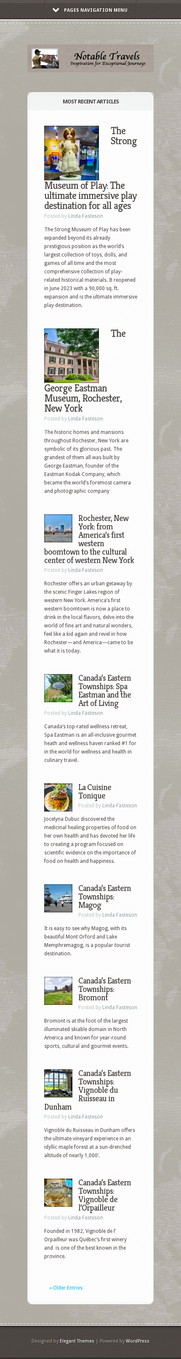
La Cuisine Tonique (94, 791)
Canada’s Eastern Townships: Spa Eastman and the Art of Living (104, 691)
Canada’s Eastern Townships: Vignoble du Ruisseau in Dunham (87, 1090)
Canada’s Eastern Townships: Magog (104, 896)
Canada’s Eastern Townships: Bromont (104, 989)
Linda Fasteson (85, 216)
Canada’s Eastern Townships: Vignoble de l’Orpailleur (104, 1195)
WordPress (137, 1341)
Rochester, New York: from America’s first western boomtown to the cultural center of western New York (89, 539)
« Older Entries (66, 1288)
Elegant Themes (77, 1341)
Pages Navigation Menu (96, 10)
